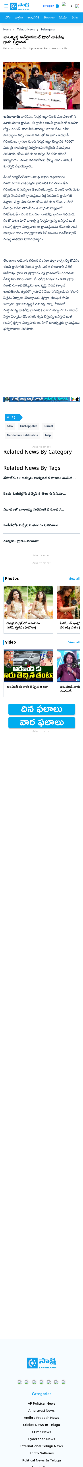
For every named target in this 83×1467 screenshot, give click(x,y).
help (48, 435)
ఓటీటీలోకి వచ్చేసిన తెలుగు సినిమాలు (41, 525)
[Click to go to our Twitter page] (34, 1382)
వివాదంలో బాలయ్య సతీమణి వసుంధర (40, 510)
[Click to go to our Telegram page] (56, 1382)
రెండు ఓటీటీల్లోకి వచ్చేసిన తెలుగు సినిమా (40, 494)
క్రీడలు (75, 18)
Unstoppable (28, 426)
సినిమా (63, 18)
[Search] (57, 6)
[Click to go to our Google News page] (63, 1382)
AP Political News (41, 1404)
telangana (48, 30)
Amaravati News (41, 1411)
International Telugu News (41, 1446)
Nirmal (48, 426)
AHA (10, 426)
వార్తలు (19, 18)
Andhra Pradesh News (41, 1418)
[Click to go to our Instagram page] (41, 1382)
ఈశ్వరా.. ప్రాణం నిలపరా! (40, 541)
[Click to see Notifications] (77, 6)
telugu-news (26, 30)
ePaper (49, 6)
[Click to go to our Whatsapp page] (27, 1382)
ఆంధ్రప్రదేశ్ (33, 18)
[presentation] (8, 602)
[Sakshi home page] (41, 1363)
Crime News (41, 1432)
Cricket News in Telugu (41, 1425)
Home (7, 30)
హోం (7, 18)
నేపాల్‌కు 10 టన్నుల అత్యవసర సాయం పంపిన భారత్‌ (40, 478)
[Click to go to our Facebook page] (19, 1382)
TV (71, 6)
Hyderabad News (41, 1439)
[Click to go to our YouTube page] (49, 1382)
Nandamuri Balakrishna (22, 435)
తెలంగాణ (49, 18)
